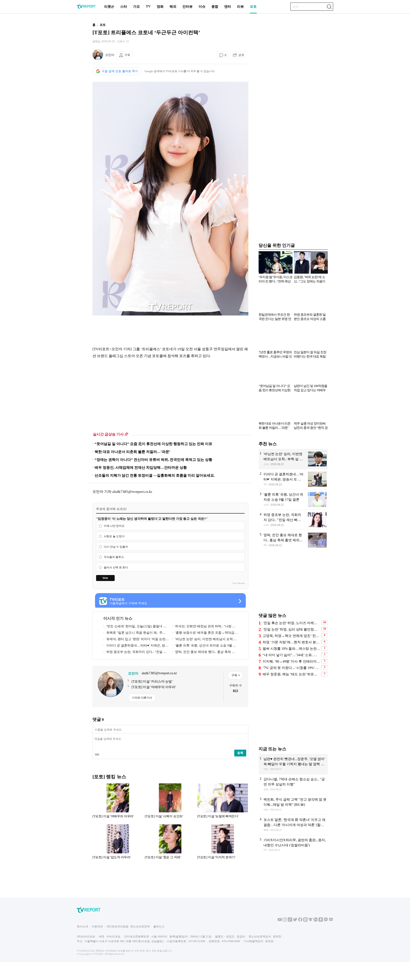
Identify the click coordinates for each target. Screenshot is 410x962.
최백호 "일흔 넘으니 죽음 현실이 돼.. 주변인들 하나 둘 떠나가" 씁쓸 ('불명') (134, 633)
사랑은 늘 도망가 (114, 536)
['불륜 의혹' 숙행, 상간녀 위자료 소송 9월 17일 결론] (293, 499)
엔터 (227, 6)
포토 (253, 6)
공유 (241, 55)
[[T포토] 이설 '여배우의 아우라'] (117, 802)
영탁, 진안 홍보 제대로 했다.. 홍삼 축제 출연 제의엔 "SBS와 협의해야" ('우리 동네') (203, 652)
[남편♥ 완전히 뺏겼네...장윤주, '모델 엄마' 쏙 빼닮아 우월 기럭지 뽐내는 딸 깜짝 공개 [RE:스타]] (293, 764)
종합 (214, 6)
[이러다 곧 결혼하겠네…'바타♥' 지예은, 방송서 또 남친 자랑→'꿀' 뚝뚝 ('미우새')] (293, 479)
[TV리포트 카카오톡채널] (326, 920)
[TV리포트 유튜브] (280, 920)
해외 (173, 6)
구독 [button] (127, 55)
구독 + (235, 675)
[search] (329, 6)
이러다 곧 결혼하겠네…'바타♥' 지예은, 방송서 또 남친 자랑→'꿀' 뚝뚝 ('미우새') (135, 646)
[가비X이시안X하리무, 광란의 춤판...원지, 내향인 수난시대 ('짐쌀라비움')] (293, 845)
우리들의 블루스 (114, 557)
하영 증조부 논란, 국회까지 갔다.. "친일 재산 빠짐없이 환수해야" (135, 652)
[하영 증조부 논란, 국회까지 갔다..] (293, 520)
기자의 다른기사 (142, 697)
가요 (136, 6)
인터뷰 (187, 6)
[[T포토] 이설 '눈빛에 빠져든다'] (222, 802)
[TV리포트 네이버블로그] (331, 920)
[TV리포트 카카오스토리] (321, 920)
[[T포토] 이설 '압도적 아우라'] (117, 843)
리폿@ (109, 6)
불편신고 (158, 926)
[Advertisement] (65, 84)
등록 (240, 753)
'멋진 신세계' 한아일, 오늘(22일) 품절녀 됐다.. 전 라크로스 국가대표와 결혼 (134, 627)
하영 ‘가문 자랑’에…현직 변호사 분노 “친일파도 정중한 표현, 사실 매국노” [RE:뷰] (291, 642)
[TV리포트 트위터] (295, 920)
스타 (123, 6)
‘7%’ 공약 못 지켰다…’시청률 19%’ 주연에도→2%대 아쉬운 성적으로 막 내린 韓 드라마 (291, 668)
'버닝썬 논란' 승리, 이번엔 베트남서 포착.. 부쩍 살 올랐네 (203, 639)
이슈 (202, 6)
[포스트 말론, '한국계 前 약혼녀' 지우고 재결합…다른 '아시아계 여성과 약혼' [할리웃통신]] (293, 825)
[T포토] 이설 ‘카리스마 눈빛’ (152, 681)
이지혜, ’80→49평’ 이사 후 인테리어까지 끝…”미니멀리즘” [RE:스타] (291, 661)
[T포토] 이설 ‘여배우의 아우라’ (154, 687)
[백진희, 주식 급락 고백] (293, 804)
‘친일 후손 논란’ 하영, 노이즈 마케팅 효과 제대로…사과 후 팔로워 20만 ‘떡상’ (291, 623)
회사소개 (82, 926)
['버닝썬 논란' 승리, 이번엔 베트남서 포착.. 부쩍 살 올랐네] (293, 459)
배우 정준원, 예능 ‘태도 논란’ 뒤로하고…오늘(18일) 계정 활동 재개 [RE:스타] (291, 674)
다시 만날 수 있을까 (116, 546)
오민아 (109, 55)
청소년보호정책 (140, 926)
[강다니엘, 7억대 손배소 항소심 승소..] (293, 784)
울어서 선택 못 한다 (116, 567)
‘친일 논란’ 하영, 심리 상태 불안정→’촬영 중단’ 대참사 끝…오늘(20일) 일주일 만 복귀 (291, 629)
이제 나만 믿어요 (114, 525)
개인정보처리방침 (117, 926)
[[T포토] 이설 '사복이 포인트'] (170, 802)
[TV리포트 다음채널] (305, 920)
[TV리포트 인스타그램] (285, 920)
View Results (238, 583)
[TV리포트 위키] (310, 920)
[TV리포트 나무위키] (315, 920)
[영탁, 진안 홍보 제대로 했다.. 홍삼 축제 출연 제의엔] (293, 540)
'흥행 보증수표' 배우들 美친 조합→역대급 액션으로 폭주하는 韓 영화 (203, 633)
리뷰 (240, 6)
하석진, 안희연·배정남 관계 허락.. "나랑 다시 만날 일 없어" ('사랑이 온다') (204, 627)
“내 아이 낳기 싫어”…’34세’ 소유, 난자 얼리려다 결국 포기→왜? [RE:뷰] (291, 655)
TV (148, 6)
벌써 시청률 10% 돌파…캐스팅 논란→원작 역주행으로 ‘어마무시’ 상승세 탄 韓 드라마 (291, 648)
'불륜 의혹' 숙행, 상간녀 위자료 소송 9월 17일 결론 (204, 646)
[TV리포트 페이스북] (300, 920)
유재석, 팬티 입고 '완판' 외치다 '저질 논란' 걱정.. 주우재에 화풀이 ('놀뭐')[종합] (134, 639)
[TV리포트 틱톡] (290, 920)
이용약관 (97, 926)
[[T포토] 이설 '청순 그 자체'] (170, 843)
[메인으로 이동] (86, 8)
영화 (160, 6)
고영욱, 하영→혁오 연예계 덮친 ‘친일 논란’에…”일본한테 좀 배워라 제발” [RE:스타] (291, 636)
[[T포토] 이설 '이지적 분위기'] (222, 843)
